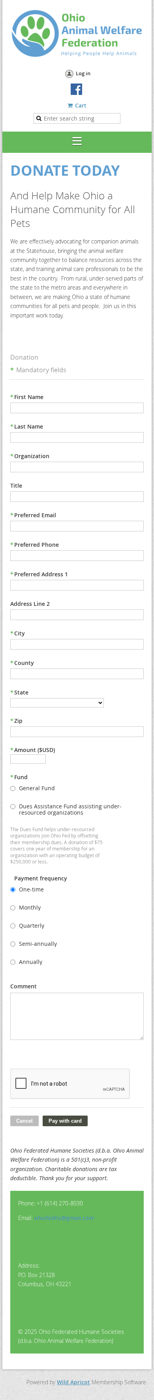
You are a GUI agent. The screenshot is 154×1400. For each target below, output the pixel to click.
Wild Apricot (73, 1382)
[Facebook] (77, 90)
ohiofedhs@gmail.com (64, 1218)
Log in (83, 73)
